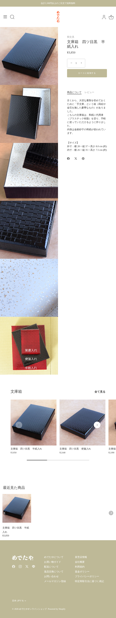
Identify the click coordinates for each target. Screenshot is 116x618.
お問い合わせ (51, 576)
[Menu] (5, 16)
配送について (51, 566)
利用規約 (80, 566)
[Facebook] (13, 566)
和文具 (70, 37)
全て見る (100, 391)
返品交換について (53, 571)
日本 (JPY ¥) (18, 601)
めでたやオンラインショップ (33, 609)
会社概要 (80, 562)
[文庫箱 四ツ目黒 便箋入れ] (82, 422)
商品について (74, 92)
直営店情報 (81, 557)
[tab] (76, 92)
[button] (19, 425)
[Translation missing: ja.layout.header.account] (104, 17)
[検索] (12, 17)
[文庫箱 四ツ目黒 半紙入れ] (33, 422)
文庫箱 (16, 391)
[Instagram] (20, 566)
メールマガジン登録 (55, 581)
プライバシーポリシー (87, 576)
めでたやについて (53, 557)
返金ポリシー (82, 571)
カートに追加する (87, 73)
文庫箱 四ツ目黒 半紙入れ (15, 529)
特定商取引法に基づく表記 (89, 581)
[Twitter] (26, 566)
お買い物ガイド (52, 562)
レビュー (89, 92)
